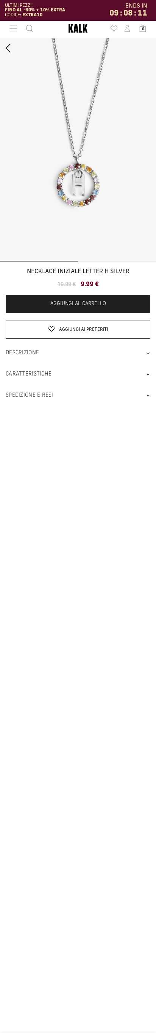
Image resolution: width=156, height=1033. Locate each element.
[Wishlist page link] (111, 28)
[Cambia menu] (13, 28)
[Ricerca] (27, 28)
